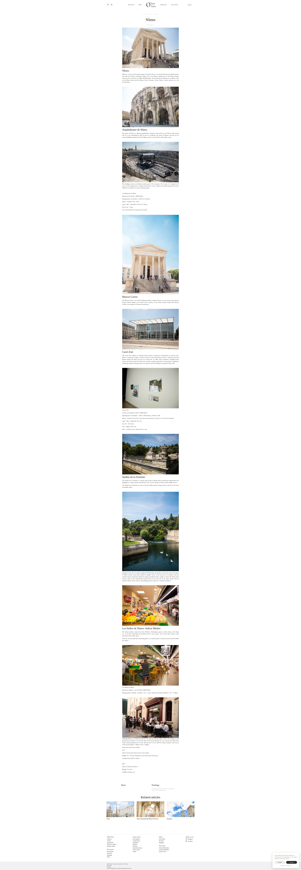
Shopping (109, 855)
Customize (283, 865)
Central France (136, 840)
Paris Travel (131, 4)
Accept (291, 862)
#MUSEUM (166, 788)
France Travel (174, 4)
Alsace (134, 851)
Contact (109, 840)
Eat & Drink (110, 851)
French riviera (136, 849)
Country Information (164, 849)
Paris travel (110, 849)
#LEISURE (160, 790)
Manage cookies (111, 846)
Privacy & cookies (111, 844)
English (189, 4)
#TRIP (164, 790)
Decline (280, 862)
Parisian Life (163, 4)
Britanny (135, 844)
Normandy (135, 842)
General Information (164, 848)
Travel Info (162, 846)
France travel (136, 837)
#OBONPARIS (160, 788)
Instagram (190, 839)
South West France (137, 848)
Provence (156, 14)
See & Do (109, 853)
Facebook (190, 841)
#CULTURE (154, 790)
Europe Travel (162, 851)
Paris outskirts (136, 839)
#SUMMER (154, 788)
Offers (140, 4)
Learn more (288, 865)
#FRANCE (172, 788)
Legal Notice (110, 842)
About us (109, 839)
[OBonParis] (151, 4)
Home (144, 14)
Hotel (108, 857)
